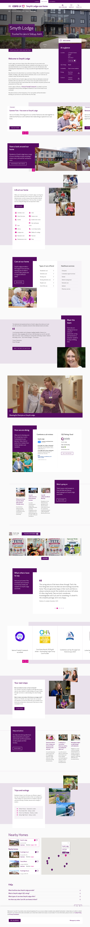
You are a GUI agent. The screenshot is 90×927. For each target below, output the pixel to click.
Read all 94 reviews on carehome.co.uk (44, 456)
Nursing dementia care (45, 280)
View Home (22, 845)
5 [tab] (63, 608)
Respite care (43, 283)
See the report (67, 453)
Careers (37, 1)
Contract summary (70, 78)
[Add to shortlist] (38, 852)
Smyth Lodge (41, 439)
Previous (23, 132)
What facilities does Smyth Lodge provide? (21, 890)
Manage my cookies (75, 920)
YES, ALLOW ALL (14, 920)
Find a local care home (16, 11)
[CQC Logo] (65, 440)
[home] (9, 11)
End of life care (43, 286)
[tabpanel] (59, 590)
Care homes (44, 1)
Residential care (44, 270)
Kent (23, 11)
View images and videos (18, 163)
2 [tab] (57, 608)
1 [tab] (55, 608)
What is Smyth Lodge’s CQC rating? (19, 893)
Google (32, 845)
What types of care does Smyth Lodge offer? (21, 896)
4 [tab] (61, 608)
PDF (36, 845)
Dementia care (43, 273)
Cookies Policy (78, 912)
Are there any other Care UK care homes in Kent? (22, 899)
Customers (52, 1)
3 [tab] (59, 608)
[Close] (68, 843)
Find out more (15, 128)
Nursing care (43, 276)
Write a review (41, 457)
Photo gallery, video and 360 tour (20, 50)
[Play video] (10, 411)
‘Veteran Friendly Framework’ (28, 86)
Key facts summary (70, 73)
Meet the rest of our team (22, 348)
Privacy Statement (14, 914)
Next (26, 132)
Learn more (19, 708)
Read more (19, 206)
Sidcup (27, 11)
